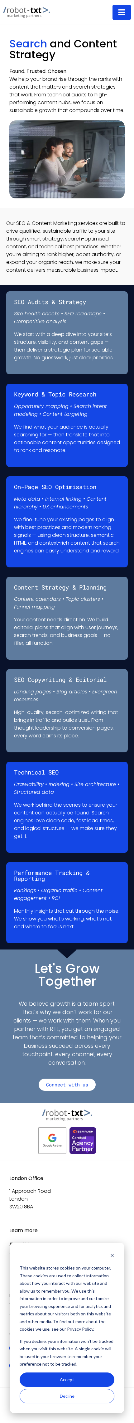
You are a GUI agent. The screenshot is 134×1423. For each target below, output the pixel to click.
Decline (67, 1396)
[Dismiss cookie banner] (112, 1256)
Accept (67, 1379)
